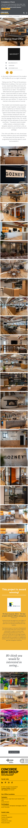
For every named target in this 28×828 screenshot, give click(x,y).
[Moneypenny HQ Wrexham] (14, 737)
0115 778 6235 (5, 807)
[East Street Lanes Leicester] (14, 718)
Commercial (4, 815)
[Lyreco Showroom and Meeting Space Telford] (14, 681)
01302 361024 (5, 802)
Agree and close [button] (5, 8)
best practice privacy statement (13, 7)
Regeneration (4, 819)
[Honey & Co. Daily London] (14, 699)
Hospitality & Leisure (6, 821)
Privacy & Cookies (5, 823)
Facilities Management (6, 817)
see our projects (14, 752)
